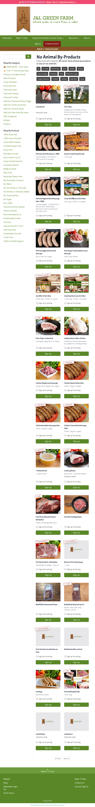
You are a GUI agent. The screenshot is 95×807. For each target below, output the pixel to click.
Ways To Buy (21, 38)
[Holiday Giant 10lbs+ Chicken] (76, 326)
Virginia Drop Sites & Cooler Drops (47, 38)
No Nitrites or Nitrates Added (16, 191)
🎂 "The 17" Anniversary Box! (16, 70)
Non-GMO (7, 203)
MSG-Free (7, 172)
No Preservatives (10, 195)
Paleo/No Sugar (72, 74)
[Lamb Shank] (48, 94)
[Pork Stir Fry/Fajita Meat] (76, 504)
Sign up (48, 124)
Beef (64, 69)
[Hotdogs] (48, 679)
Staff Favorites (9, 230)
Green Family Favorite (12, 161)
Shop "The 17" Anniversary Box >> (61, 2)
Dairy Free (7, 150)
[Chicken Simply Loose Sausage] (48, 370)
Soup (82, 79)
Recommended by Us (12, 214)
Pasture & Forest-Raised (13, 207)
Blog (5, 783)
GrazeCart (61, 805)
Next (66, 758)
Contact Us (79, 783)
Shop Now (6, 38)
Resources (73, 38)
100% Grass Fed (10, 134)
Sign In (38, 43)
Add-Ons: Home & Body (13, 108)
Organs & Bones (43, 79)
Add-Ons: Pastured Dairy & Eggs (17, 101)
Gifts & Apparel (10, 116)
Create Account (52, 43)
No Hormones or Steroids (14, 188)
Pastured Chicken (11, 93)
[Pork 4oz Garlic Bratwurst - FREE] (48, 141)
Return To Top (47, 771)
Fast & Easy (56, 69)
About (87, 38)
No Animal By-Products (13, 180)
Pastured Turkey (10, 97)
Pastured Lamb (10, 89)
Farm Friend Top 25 (11, 157)
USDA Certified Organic (13, 241)
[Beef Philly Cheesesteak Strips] (48, 592)
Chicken (55, 79)
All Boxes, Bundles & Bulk (14, 74)
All (38, 69)
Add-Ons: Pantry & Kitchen (14, 105)
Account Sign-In (81, 786)
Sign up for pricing (45, 119)
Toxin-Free (8, 237)
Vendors (7, 124)
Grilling (80, 69)
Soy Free (7, 222)
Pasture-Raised (10, 210)
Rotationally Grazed (12, 218)
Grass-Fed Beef (10, 82)
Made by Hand (9, 169)
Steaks (72, 69)
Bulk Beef (73, 79)
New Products (9, 78)
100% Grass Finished (12, 138)
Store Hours (8, 793)
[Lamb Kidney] (48, 721)
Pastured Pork (9, 86)
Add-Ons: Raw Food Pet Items (16, 112)
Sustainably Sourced (12, 233)
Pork (61, 74)
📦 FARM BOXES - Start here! (15, 67)
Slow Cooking (42, 74)
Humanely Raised (10, 165)
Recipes (6, 120)
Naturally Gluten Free (12, 176)
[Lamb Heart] (76, 721)
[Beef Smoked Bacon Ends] (76, 636)
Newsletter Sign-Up (10, 788)
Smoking (53, 74)
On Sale (45, 69)
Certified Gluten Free (12, 146)
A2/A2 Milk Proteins (12, 142)
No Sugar (7, 199)
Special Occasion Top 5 (13, 226)
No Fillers (7, 184)
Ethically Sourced (10, 153)
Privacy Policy (47, 801)
